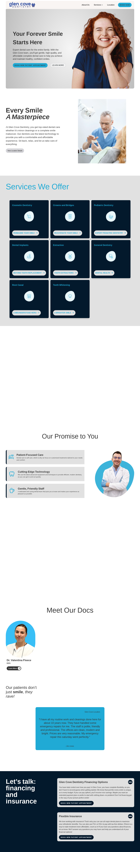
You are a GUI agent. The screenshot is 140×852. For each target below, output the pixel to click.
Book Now (125, 5)
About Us (85, 5)
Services (97, 5)
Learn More (58, 65)
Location (111, 5)
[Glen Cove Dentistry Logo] (22, 5)
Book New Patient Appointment (30, 65)
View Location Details (15, 151)
